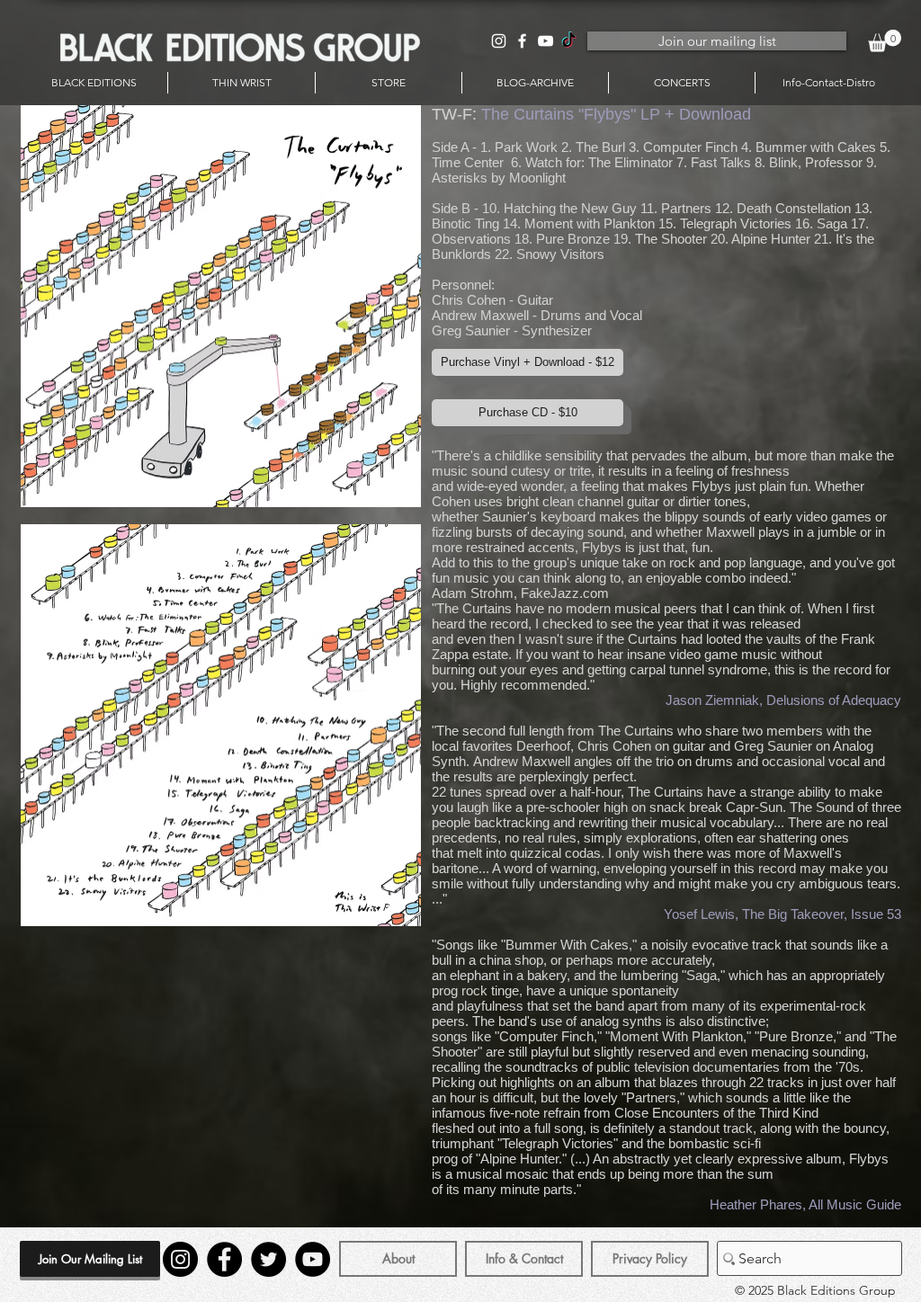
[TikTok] (568, 40)
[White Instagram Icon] (498, 40)
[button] (884, 41)
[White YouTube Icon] (545, 40)
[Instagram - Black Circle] (180, 1259)
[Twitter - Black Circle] (268, 1259)
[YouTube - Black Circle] (312, 1259)
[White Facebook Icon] (522, 40)
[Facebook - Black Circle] (224, 1259)
